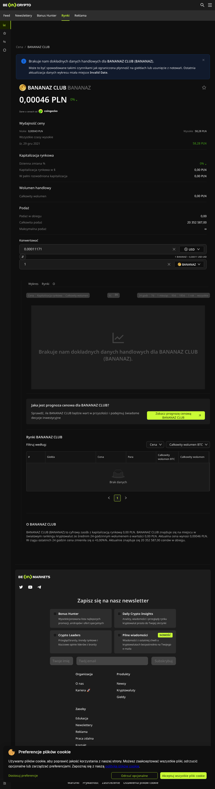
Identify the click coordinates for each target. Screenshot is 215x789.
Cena (19, 47)
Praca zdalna (85, 738)
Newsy (121, 683)
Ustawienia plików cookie (140, 783)
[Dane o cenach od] (48, 112)
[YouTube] (30, 587)
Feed (6, 15)
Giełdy (121, 697)
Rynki (65, 15)
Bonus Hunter (46, 15)
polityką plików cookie (122, 766)
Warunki (73, 783)
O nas (80, 683)
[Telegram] (39, 587)
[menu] (5, 37)
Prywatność (91, 783)
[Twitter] (21, 587)
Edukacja (82, 718)
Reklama (81, 15)
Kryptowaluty (126, 690)
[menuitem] (5, 25)
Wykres (33, 284)
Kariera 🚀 (83, 690)
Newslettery (23, 15)
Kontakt (81, 745)
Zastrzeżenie (111, 783)
